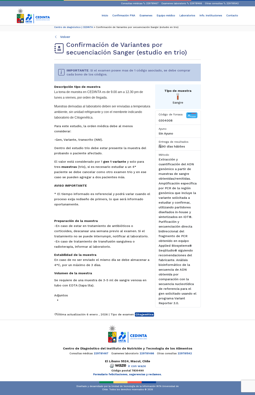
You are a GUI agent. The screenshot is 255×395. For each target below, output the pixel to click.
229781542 (185, 353)
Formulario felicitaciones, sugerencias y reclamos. (127, 374)
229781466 (147, 353)
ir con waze (137, 366)
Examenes (145, 15)
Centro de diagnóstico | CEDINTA (73, 27)
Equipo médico (166, 15)
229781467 (101, 353)
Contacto (232, 15)
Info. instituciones (210, 15)
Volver (64, 37)
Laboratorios (187, 15)
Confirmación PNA (123, 15)
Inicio (105, 15)
